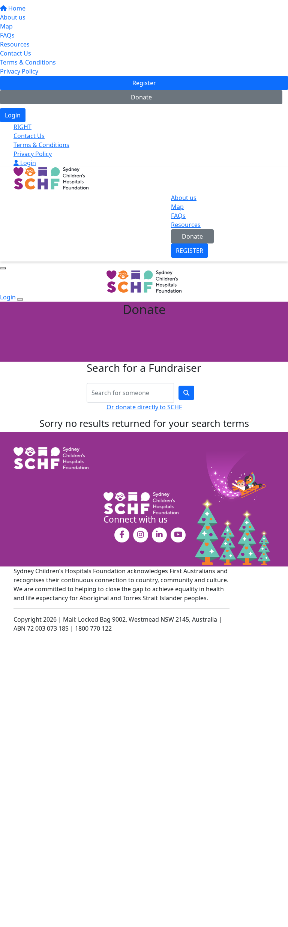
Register (144, 83)
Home (16, 8)
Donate (141, 97)
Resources (15, 44)
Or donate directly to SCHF (144, 407)
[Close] (20, 299)
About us (13, 17)
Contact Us (15, 53)
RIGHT (23, 127)
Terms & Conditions (28, 62)
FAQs (7, 35)
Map (6, 26)
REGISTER (189, 250)
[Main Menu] (3, 268)
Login (13, 115)
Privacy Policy (19, 71)
